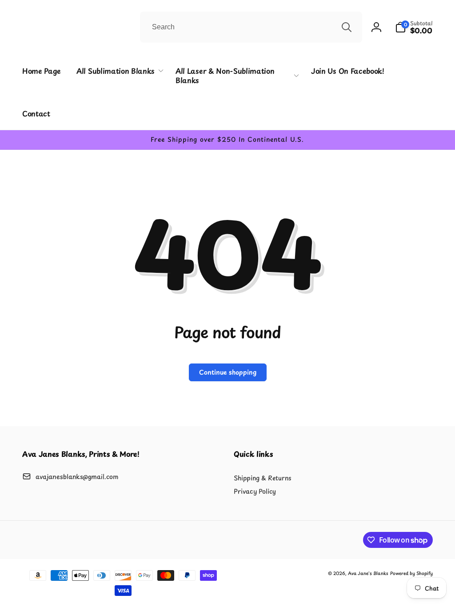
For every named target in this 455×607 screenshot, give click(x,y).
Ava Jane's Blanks (368, 573)
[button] (414, 27)
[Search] (346, 27)
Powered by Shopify (411, 573)
